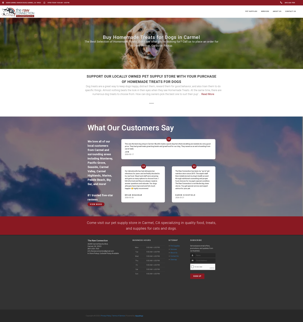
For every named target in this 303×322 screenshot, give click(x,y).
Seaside (93, 167)
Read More (207, 94)
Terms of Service (118, 316)
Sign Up (197, 276)
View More (96, 204)
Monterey (106, 158)
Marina (106, 175)
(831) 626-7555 (93, 249)
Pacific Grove (96, 162)
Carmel (99, 150)
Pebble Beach (96, 179)
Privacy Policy (106, 316)
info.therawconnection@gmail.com (101, 251)
